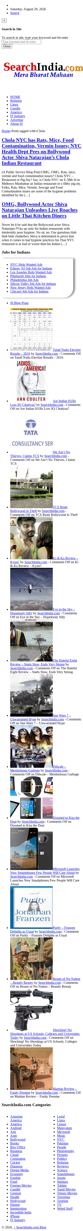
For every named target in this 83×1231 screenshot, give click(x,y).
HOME (15, 97)
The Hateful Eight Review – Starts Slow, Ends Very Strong (43, 662)
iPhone (15, 1216)
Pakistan (62, 1143)
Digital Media (19, 1170)
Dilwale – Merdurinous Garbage (38, 768)
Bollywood (17, 1139)
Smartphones (65, 1174)
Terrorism (63, 1197)
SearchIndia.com (46, 353)
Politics (62, 1158)
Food (13, 1181)
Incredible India (20, 1212)
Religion (63, 1162)
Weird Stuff (65, 1208)
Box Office (17, 1147)
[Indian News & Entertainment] (43, 79)
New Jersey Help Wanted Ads (30, 287)
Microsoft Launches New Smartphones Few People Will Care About (45, 871)
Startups (62, 1181)
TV (59, 1204)
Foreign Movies (20, 1185)
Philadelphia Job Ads (24, 280)
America (16, 1124)
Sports (61, 1178)
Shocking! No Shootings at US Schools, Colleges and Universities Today (45, 1033)
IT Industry (17, 1220)
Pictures (62, 1155)
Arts (13, 1132)
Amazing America (16, 1118)
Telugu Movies (67, 1193)
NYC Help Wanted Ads (26, 264)
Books (14, 1143)
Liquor (61, 1124)
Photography (65, 1151)
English (15, 1178)
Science (62, 1170)
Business (16, 1151)
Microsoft (63, 1132)
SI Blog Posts (19, 303)
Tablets (62, 1185)
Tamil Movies (66, 1189)
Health (14, 1197)
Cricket (15, 1162)
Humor (15, 1204)
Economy (16, 1174)
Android (15, 1128)
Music (61, 1135)
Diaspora (16, 1166)
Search (14, 13)
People (61, 1147)
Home (6, 131)
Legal (61, 1116)
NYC (60, 1139)
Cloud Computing (17, 1156)
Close (6, 46)
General (15, 1193)
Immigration (18, 1208)
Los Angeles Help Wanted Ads (31, 272)
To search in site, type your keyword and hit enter (35, 37)
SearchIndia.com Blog (30, 1227)
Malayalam (64, 1128)
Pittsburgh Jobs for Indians (28, 276)
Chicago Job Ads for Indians (29, 291)
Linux (61, 1120)
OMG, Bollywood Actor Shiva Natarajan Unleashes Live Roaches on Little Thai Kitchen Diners (39, 209)
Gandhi (15, 1189)
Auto (13, 1135)
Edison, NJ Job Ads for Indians (31, 268)
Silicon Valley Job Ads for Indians (33, 284)
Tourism (62, 1201)
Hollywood (18, 1201)
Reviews (63, 1166)
